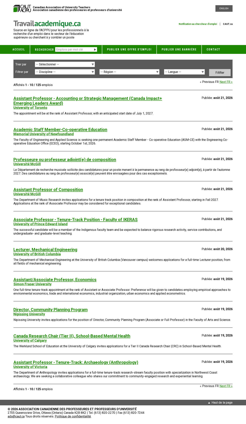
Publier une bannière (179, 49)
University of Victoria (30, 367)
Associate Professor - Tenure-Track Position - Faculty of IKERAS (75, 219)
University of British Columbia (37, 254)
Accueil (18, 49)
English (224, 8)
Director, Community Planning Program (50, 309)
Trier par (20, 64)
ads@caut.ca (16, 416)
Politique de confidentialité (73, 416)
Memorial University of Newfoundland (43, 134)
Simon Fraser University (32, 284)
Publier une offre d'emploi (129, 49)
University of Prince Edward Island (40, 224)
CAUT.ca (228, 24)
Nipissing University (29, 314)
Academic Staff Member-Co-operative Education (60, 129)
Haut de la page (222, 402)
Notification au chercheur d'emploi (198, 24)
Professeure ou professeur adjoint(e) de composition (64, 159)
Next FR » (226, 82)
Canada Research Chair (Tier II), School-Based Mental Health (71, 336)
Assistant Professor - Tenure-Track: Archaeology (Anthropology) (75, 362)
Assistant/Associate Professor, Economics (54, 279)
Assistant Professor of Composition (48, 189)
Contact (213, 49)
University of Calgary (30, 340)
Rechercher (44, 49)
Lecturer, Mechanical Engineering (45, 249)
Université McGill (27, 164)
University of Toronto (30, 108)
